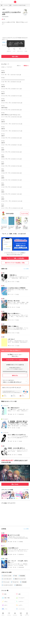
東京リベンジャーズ (19, 579)
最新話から (26, 65)
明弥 (3, 42)
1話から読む (15, 56)
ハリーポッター (7, 579)
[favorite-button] (9, 48)
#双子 (12, 460)
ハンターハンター (7, 585)
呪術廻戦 (22, 575)
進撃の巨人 (18, 585)
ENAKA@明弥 (5, 16)
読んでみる (15, 484)
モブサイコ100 (6, 575)
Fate (15, 575)
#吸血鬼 (7, 460)
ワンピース (14, 582)
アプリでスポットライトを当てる (15, 359)
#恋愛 (3, 460)
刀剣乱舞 (23, 582)
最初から (19, 65)
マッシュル (5, 582)
